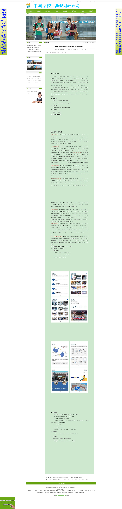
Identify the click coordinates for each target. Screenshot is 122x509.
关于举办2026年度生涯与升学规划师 (34, 51)
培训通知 (65, 10)
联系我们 (91, 11)
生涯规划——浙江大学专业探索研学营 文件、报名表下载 (55, 52)
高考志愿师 (74, 11)
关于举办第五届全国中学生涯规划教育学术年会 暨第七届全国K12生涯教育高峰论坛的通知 (65, 477)
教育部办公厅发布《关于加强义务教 (34, 78)
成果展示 (56, 11)
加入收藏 (94, 1)
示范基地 (82, 10)
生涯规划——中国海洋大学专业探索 (34, 45)
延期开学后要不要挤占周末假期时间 (34, 82)
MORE (40, 42)
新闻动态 (47, 10)
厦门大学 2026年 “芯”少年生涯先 (33, 49)
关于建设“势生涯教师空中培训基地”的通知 (84, 13)
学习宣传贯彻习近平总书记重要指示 (34, 76)
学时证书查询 (47, 11)
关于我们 (39, 10)
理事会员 (39, 11)
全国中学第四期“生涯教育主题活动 (33, 47)
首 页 (30, 10)
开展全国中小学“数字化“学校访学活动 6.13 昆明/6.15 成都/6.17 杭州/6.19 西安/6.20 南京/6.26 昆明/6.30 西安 (68, 479)
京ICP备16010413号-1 (61, 489)
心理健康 (65, 11)
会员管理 (30, 11)
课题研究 (73, 10)
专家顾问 (56, 10)
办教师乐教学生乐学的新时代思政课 (34, 80)
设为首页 (90, 1)
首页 (90, 42)
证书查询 (82, 11)
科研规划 (91, 10)
